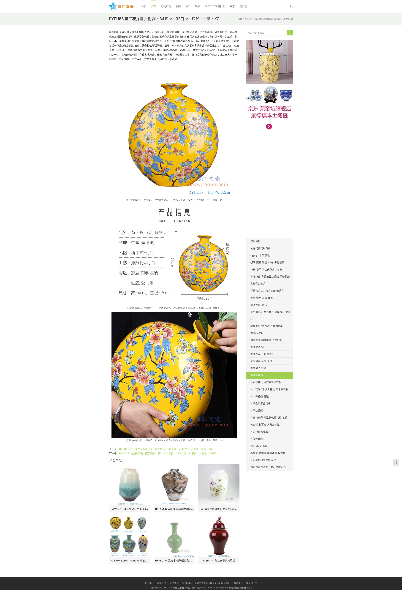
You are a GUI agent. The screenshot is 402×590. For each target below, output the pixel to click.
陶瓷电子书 (251, 583)
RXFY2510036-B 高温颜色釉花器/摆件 (174, 508)
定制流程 (255, 241)
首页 (240, 19)
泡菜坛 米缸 (257, 332)
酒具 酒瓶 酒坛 (258, 304)
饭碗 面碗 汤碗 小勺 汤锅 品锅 (267, 262)
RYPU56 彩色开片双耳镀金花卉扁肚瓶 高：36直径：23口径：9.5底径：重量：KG (165, 448)
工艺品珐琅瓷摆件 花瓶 (263, 459)
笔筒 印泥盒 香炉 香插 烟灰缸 (267, 325)
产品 (153, 6)
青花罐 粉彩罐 (261, 431)
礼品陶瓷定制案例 (260, 248)
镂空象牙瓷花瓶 (261, 403)
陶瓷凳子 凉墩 (258, 368)
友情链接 (161, 583)
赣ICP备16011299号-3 (203, 587)
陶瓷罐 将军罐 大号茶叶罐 (265, 424)
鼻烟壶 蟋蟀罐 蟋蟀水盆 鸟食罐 (267, 452)
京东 (232, 6)
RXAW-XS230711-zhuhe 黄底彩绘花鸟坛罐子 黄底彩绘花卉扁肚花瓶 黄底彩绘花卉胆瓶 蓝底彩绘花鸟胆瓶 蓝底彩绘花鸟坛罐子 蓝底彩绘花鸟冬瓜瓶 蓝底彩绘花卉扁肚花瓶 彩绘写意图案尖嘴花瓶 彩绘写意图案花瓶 (130, 560)
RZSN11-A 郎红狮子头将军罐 (218, 560)
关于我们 (149, 583)
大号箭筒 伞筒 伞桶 (261, 361)
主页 (144, 6)
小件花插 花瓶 (261, 396)
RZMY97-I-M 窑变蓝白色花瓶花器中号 (130, 508)
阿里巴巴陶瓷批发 (215, 6)
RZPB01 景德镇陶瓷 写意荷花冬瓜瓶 (219, 508)
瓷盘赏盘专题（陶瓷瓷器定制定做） (212, 583)
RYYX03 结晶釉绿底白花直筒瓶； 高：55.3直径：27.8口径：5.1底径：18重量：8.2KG (167, 453)
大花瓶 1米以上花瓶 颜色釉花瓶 (270, 389)
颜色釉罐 (258, 438)
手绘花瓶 (258, 410)
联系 (197, 6)
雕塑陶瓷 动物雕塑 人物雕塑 (266, 339)
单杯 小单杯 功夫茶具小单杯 (266, 269)
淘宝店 (243, 6)
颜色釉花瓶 (256, 375)
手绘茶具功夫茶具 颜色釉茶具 (267, 290)
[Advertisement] (269, 186)
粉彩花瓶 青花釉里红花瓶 (267, 382)
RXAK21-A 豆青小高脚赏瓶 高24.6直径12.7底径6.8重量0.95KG (174, 560)
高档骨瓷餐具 (258, 283)
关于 (187, 6)
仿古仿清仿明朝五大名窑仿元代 (268, 466)
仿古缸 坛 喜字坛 (260, 255)
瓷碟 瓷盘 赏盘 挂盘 (261, 297)
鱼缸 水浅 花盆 (258, 445)
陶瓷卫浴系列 (258, 346)
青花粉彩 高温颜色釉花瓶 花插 (270, 417)
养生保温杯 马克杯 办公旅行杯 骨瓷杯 (270, 315)
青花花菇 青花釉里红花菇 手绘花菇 (270, 276)
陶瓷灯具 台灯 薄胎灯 (262, 354)
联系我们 (238, 583)
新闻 (178, 6)
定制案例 (166, 6)
